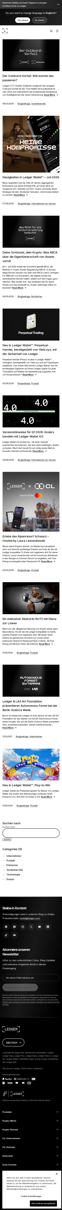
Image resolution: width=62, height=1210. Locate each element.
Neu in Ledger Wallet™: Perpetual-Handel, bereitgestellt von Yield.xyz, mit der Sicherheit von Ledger (29, 350)
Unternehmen (35, 736)
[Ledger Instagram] (22, 926)
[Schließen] (56, 1174)
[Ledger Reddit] (6, 926)
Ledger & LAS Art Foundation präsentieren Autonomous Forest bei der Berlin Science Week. (29, 706)
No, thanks (39, 20)
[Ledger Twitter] (31, 926)
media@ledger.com (29, 918)
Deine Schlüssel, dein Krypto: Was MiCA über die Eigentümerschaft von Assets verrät (29, 257)
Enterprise (12, 865)
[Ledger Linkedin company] (47, 926)
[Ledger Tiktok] (6, 935)
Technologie (13, 874)
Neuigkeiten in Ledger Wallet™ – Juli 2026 (30, 177)
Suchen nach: (8, 827)
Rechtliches (36, 296)
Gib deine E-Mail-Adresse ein (20, 978)
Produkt (35, 383)
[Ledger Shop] (51, 30)
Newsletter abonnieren (18, 987)
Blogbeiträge (24, 103)
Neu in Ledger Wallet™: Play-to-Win (26, 785)
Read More (49, 95)
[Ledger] (5, 31)
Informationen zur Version (43, 203)
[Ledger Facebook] (14, 926)
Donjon (10, 879)
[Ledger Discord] (14, 935)
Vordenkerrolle (38, 103)
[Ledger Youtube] (39, 926)
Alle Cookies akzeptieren (43, 1203)
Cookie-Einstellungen (31, 1196)
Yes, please (22, 20)
